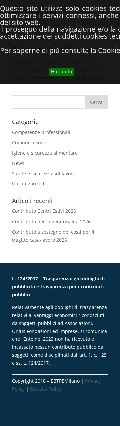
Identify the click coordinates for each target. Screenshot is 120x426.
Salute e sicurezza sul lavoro (43, 173)
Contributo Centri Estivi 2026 (44, 211)
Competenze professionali (41, 132)
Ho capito (61, 71)
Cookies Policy (45, 389)
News (18, 163)
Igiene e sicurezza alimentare (45, 153)
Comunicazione (29, 142)
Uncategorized (28, 183)
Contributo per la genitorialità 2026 (51, 221)
